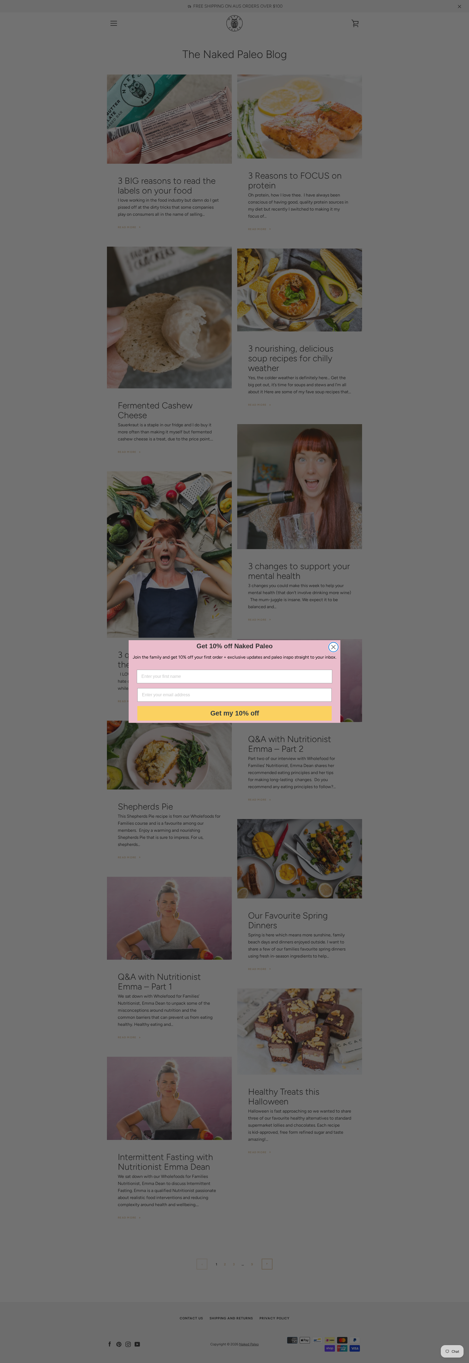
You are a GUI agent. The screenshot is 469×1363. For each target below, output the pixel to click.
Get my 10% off (234, 713)
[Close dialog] (333, 647)
